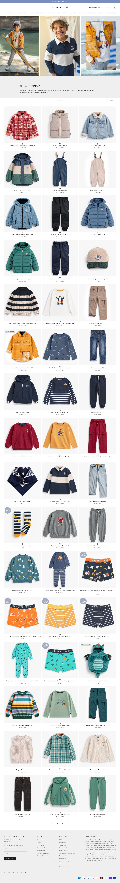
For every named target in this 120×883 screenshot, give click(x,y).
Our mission (40, 839)
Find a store (40, 845)
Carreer (39, 842)
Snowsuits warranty (65, 861)
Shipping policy (63, 848)
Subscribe (10, 858)
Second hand (93, 7)
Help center (62, 842)
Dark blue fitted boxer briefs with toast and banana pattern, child (97, 591)
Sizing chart (62, 858)
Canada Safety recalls (65, 866)
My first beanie (41, 850)
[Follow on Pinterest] (17, 872)
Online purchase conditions (67, 853)
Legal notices (63, 864)
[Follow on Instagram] (9, 872)
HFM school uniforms (43, 853)
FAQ (60, 839)
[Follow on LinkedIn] (26, 872)
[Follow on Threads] (13, 872)
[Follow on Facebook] (5, 872)
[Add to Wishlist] (22, 144)
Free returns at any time (60, 1)
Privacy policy (63, 856)
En (99, 7)
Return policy (63, 850)
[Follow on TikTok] (22, 872)
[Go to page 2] (67, 823)
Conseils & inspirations (43, 856)
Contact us (62, 845)
